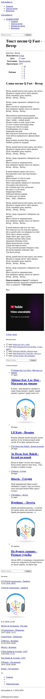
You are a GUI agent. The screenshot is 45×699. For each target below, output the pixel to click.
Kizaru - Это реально (9, 669)
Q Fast (21, 56)
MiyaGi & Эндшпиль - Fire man (14, 626)
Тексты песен (12, 8)
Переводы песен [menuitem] (18, 26)
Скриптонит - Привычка (11, 637)
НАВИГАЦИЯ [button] (12, 19)
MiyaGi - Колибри (8, 647)
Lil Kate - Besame (22, 432)
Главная (9, 6)
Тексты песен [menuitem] (16, 24)
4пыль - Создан (21, 478)
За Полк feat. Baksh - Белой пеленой (25, 455)
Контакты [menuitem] (15, 28)
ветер (14, 334)
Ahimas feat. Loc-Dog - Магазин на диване (26, 381)
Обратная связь (12, 684)
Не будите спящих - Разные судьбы (24, 553)
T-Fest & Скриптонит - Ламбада (14, 588)
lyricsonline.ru (6, 2)
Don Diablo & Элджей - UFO (13, 658)
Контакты (10, 11)
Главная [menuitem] (14, 21)
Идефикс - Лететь (23, 502)
